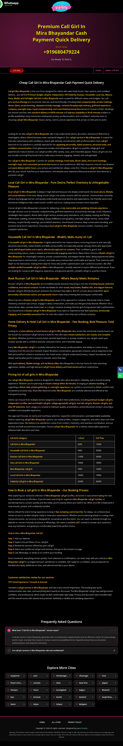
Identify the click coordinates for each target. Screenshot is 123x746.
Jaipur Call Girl (112, 70)
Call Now (16, 70)
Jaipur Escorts (81, 728)
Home (98, 70)
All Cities (56, 722)
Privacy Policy (75, 722)
